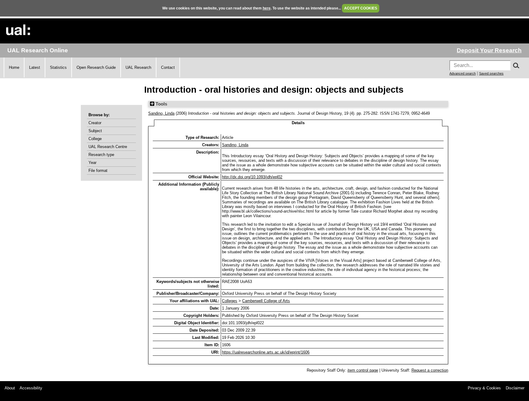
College (95, 138)
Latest (34, 67)
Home (14, 67)
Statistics (58, 67)
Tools (160, 104)
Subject (95, 130)
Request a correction (429, 370)
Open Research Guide (96, 67)
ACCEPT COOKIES (360, 8)
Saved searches (491, 73)
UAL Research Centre (107, 146)
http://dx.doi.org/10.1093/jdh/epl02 (252, 177)
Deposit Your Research (489, 50)
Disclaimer (515, 388)
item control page (362, 370)
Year (92, 162)
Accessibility (31, 388)
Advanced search (462, 73)
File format (97, 170)
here (267, 8)
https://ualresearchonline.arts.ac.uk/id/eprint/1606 (266, 352)
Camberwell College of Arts (266, 301)
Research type (101, 154)
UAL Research (138, 67)
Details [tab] (298, 123)
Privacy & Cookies (484, 388)
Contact (168, 67)
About (10, 388)
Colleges (229, 301)
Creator (94, 123)
